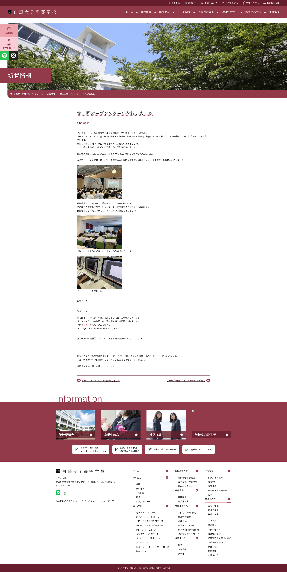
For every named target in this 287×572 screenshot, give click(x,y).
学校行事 (140, 488)
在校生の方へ (231, 2)
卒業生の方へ (252, 2)
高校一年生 (213, 505)
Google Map (106, 481)
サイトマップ (107, 500)
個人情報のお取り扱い (66, 500)
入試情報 (9, 32)
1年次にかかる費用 (187, 512)
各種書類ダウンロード (188, 534)
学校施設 (140, 492)
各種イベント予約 (186, 525)
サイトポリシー (89, 500)
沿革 (210, 494)
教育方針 (212, 481)
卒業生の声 (183, 501)
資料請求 (192, 2)
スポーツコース (143, 542)
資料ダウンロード (9, 46)
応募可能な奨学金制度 (188, 529)
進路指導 (274, 12)
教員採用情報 (273, 2)
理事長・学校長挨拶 (217, 490)
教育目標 (212, 486)
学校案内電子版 (215, 542)
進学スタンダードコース (147, 516)
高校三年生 (213, 514)
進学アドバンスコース (146, 512)
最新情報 (212, 551)
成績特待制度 (184, 516)
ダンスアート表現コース (147, 534)
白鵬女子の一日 (143, 501)
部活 (138, 497)
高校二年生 (213, 510)
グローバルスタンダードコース (150, 525)
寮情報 (181, 553)
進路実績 (182, 497)
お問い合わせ (211, 2)
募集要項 (182, 521)
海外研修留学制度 (186, 477)
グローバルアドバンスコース (149, 521)
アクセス (175, 2)
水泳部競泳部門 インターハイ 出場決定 (186, 380)
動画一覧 (212, 546)
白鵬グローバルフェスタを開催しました (101, 380)
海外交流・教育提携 (187, 481)
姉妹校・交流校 (185, 486)
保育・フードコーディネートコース (152, 546)
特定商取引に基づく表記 (219, 538)
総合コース (141, 551)
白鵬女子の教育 (215, 477)
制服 (138, 484)
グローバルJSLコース (146, 529)
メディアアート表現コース (148, 538)
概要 (180, 544)
